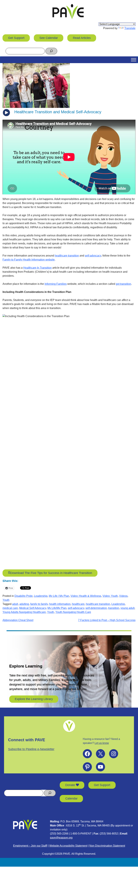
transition (113, 608)
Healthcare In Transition (37, 267)
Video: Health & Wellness (86, 595)
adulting (24, 604)
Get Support (16, 38)
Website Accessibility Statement (68, 845)
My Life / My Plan (59, 595)
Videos (123, 595)
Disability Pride (23, 595)
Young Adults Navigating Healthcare (24, 612)
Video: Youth (110, 595)
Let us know (102, 743)
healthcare (78, 604)
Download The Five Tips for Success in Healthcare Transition (51, 573)
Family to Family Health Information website (29, 259)
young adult (127, 608)
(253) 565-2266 (59, 833)
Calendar (71, 798)
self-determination (96, 608)
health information (60, 604)
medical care (10, 608)
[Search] (51, 51)
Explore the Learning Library (34, 699)
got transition (123, 283)
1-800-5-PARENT (81, 833)
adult (15, 604)
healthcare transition (67, 255)
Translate (129, 28)
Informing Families (56, 283)
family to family (39, 604)
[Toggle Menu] (133, 59)
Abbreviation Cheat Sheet (18, 620)
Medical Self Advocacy (32, 608)
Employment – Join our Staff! (30, 845)
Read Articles (82, 38)
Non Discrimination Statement (107, 845)
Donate (70, 785)
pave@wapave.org (61, 837)
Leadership (40, 595)
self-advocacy (93, 255)
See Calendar (48, 38)
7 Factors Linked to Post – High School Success (106, 620)
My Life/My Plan (56, 608)
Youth (6, 600)
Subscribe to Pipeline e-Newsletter (31, 749)
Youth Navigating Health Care (73, 612)
